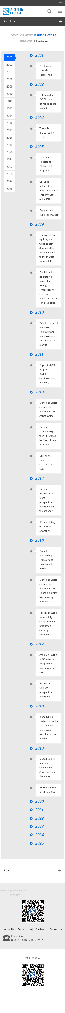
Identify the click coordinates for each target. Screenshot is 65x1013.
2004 (9, 72)
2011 (10, 101)
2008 (9, 79)
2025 (9, 188)
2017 (9, 130)
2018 (9, 137)
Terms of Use (25, 929)
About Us (9, 21)
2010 (9, 93)
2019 (9, 144)
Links (6, 870)
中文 (61, 3)
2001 (9, 57)
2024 (9, 181)
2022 (9, 166)
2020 (9, 152)
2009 (9, 86)
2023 (9, 174)
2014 (9, 115)
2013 (9, 108)
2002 (9, 64)
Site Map (40, 929)
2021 (9, 159)
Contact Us (56, 929)
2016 (9, 123)
